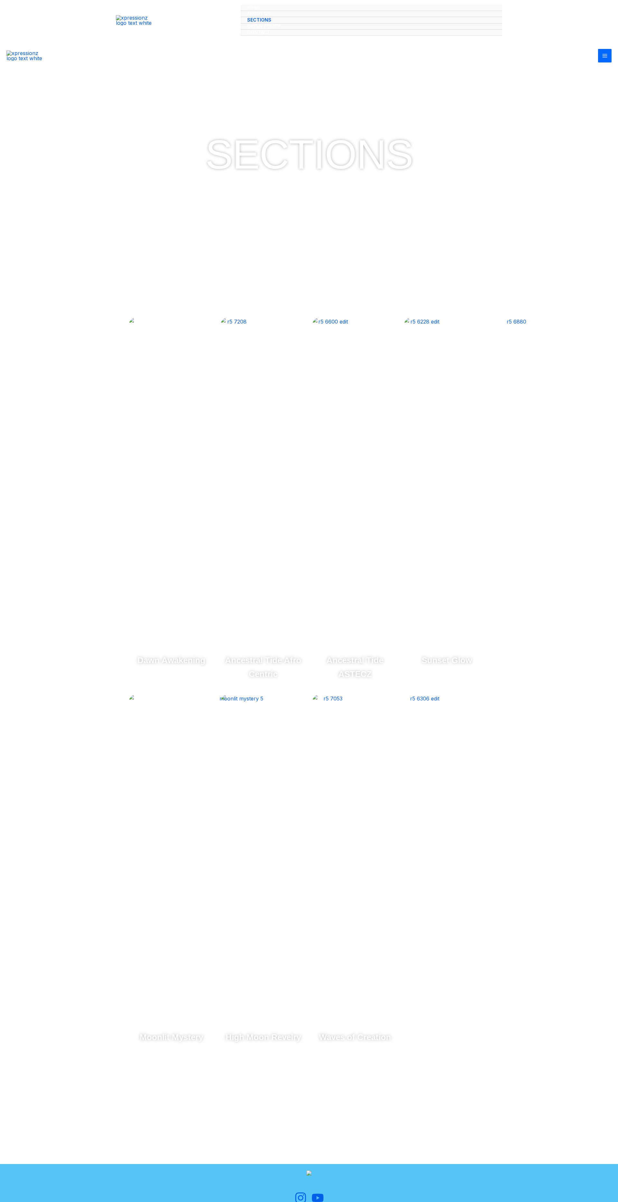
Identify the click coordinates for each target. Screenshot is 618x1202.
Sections (259, 20)
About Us (259, 13)
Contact (258, 32)
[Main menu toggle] (605, 55)
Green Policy (264, 26)
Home (254, 7)
